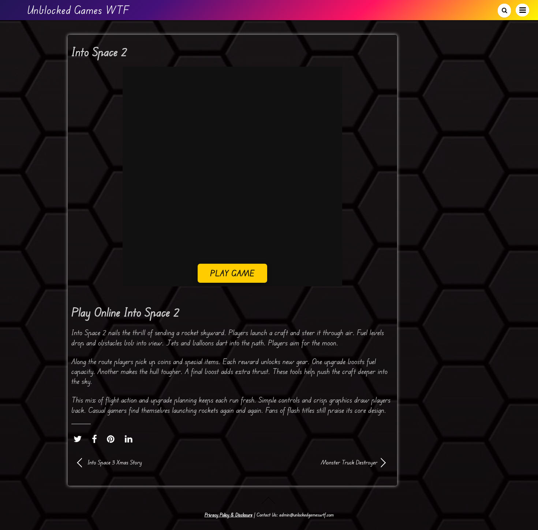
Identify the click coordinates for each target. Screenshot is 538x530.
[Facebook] (96, 439)
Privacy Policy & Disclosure (229, 515)
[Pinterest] (112, 439)
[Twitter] (79, 439)
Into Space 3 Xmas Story (114, 462)
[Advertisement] (232, 212)
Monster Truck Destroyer (309, 462)
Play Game (232, 273)
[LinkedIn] (130, 439)
